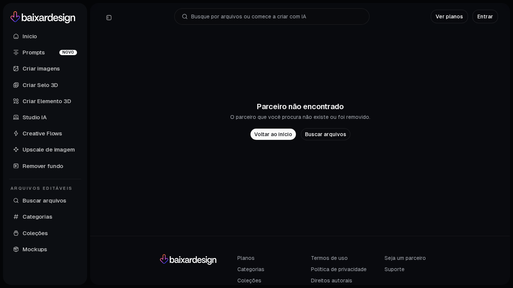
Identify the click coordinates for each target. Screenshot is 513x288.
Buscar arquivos (325, 134)
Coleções (249, 281)
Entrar (485, 17)
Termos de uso (329, 258)
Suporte (394, 269)
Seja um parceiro (405, 258)
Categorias (250, 269)
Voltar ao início (273, 134)
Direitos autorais (331, 281)
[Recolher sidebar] (109, 17)
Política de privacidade (339, 269)
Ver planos (449, 17)
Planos (246, 258)
